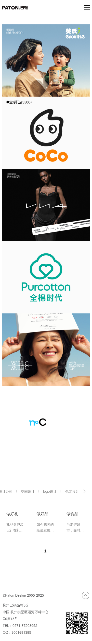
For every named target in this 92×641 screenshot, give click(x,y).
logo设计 (50, 491)
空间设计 (28, 491)
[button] (84, 491)
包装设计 (72, 491)
